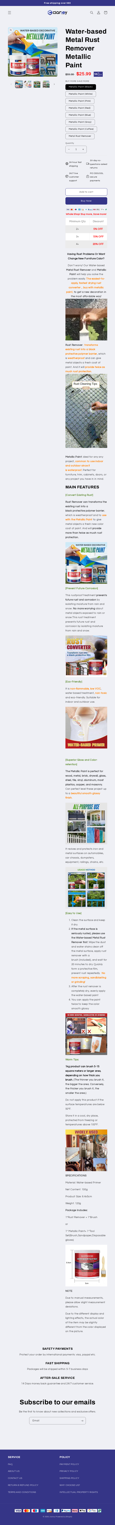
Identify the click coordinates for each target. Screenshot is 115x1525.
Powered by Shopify (64, 1517)
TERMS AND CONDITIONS (22, 1492)
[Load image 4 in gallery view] (37, 84)
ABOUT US (14, 1471)
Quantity (69, 143)
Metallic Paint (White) (81, 94)
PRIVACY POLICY (69, 1471)
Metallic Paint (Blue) (80, 115)
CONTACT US (15, 1478)
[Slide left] (11, 84)
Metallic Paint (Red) (80, 108)
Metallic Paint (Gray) (80, 122)
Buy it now (86, 201)
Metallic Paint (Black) (81, 87)
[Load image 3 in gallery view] (28, 84)
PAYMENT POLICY (69, 1464)
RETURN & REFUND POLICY (23, 1485)
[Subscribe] (82, 1420)
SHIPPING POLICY (69, 1478)
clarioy (52, 1517)
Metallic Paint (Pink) (80, 101)
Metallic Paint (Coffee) (81, 129)
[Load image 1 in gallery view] (19, 84)
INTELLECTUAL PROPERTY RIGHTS (79, 1492)
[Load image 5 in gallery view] (46, 84)
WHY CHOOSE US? (70, 1485)
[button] (9, 12)
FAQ (10, 1464)
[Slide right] (54, 84)
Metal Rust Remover (80, 136)
